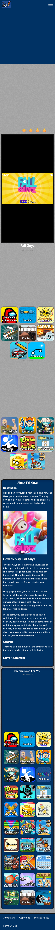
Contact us (9, 918)
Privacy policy (41, 918)
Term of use (10, 926)
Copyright (24, 918)
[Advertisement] (27, 37)
